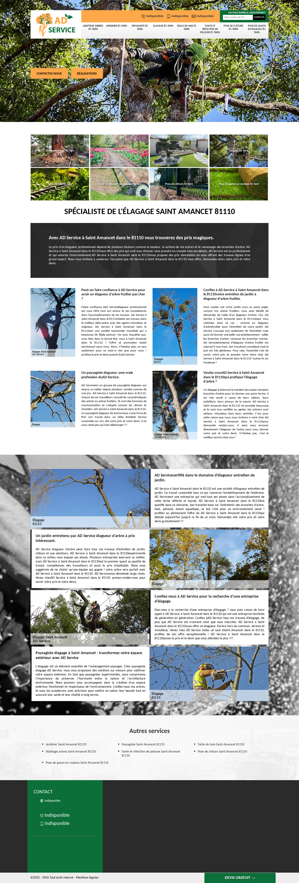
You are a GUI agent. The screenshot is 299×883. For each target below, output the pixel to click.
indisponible (154, 16)
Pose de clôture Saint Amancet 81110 (222, 751)
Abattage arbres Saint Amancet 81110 (71, 751)
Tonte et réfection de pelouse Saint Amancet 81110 (151, 753)
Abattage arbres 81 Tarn (93, 27)
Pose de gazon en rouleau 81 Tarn (257, 29)
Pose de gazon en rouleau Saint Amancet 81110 (77, 762)
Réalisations (87, 73)
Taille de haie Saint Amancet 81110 (221, 744)
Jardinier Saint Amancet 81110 (66, 744)
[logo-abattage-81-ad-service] (56, 24)
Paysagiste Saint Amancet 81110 (143, 744)
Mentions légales (87, 877)
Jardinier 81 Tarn (116, 26)
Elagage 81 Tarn (163, 26)
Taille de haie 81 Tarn (186, 27)
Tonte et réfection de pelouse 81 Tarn (210, 29)
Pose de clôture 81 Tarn (233, 27)
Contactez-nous (49, 73)
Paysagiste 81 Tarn (140, 27)
